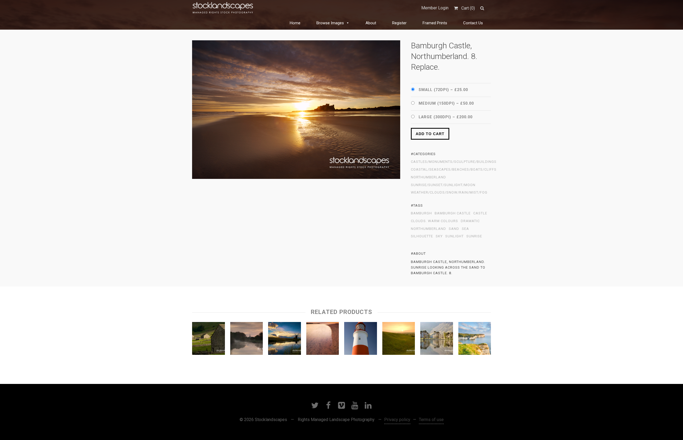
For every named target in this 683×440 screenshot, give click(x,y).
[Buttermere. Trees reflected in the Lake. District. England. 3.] (436, 339)
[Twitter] (314, 405)
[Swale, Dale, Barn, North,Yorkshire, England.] (208, 339)
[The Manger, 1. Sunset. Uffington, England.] (398, 339)
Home (295, 23)
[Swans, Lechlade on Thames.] (246, 339)
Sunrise (474, 236)
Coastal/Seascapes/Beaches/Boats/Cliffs (454, 169)
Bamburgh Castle (453, 213)
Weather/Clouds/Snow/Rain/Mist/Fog (449, 192)
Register (399, 23)
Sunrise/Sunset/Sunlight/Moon (443, 185)
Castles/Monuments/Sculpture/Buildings (454, 162)
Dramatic (470, 221)
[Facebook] (328, 405)
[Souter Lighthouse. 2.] (360, 339)
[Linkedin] (368, 405)
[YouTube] (355, 405)
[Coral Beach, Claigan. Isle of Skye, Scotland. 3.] (322, 339)
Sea (465, 229)
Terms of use (431, 419)
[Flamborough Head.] (474, 339)
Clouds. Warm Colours (434, 221)
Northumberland (428, 177)
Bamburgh (421, 213)
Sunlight (454, 236)
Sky (439, 236)
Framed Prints (435, 23)
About (371, 23)
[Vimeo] (341, 405)
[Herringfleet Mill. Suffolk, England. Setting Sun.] (284, 339)
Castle (480, 213)
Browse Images (330, 23)
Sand (454, 229)
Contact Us (473, 23)
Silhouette (422, 236)
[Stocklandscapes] (223, 8)
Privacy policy (397, 419)
